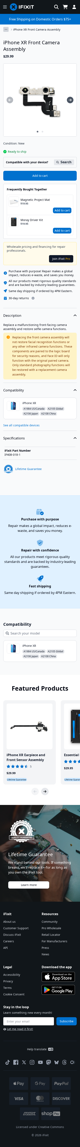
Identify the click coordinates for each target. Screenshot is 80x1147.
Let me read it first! (20, 1029)
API (5, 948)
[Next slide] (45, 791)
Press (45, 948)
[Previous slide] (35, 791)
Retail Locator (51, 935)
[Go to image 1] (37, 131)
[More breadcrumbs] (6, 29)
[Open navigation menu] (5, 7)
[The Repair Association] (72, 1062)
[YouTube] (40, 1062)
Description (12, 315)
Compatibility (13, 390)
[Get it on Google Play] (58, 990)
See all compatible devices (21, 425)
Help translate (37, 1049)
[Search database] (56, 7)
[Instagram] (32, 1062)
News (45, 954)
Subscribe (66, 1021)
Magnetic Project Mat (35, 200)
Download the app (57, 967)
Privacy (8, 981)
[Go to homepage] (23, 7)
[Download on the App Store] (58, 977)
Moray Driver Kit (32, 220)
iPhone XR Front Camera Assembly (36, 29)
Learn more (29, 885)
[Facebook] (15, 1062)
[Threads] (64, 1062)
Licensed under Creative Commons (40, 1127)
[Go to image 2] (42, 131)
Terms (7, 988)
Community (49, 922)
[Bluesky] (56, 1062)
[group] (10, 100)
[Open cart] (65, 7)
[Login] (74, 7)
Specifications (14, 438)
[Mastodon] (48, 1062)
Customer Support (16, 928)
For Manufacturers (54, 941)
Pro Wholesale (51, 928)
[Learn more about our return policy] (33, 298)
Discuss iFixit (12, 935)
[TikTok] (7, 1062)
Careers (8, 941)
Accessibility (11, 975)
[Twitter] (24, 1062)
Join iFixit (61, 259)
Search (66, 162)
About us (9, 922)
